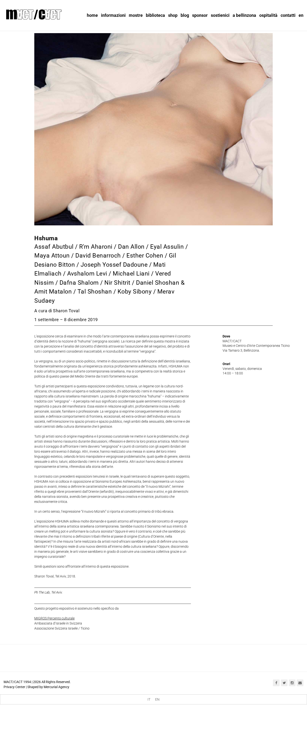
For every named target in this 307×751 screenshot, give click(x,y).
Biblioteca (155, 15)
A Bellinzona (244, 15)
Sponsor (200, 15)
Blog (185, 15)
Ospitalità (268, 15)
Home (92, 15)
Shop (172, 15)
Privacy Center (14, 687)
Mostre (136, 15)
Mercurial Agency (56, 687)
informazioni (113, 15)
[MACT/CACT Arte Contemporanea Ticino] (34, 13)
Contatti (288, 15)
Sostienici (220, 15)
